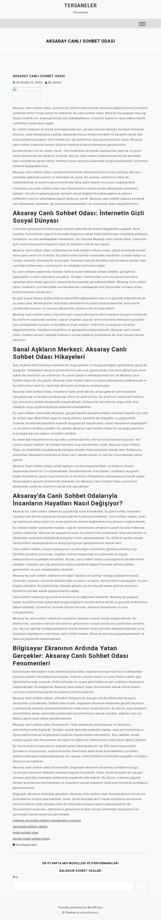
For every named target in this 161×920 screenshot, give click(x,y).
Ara (15, 877)
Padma (71, 912)
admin (57, 82)
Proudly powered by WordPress (81, 907)
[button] (142, 24)
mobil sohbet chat (25, 832)
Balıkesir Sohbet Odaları (80, 870)
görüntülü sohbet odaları (30, 826)
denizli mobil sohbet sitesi (31, 838)
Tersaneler (80, 5)
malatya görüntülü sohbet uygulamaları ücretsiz (47, 820)
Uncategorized (26, 844)
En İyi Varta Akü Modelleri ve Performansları (80, 863)
